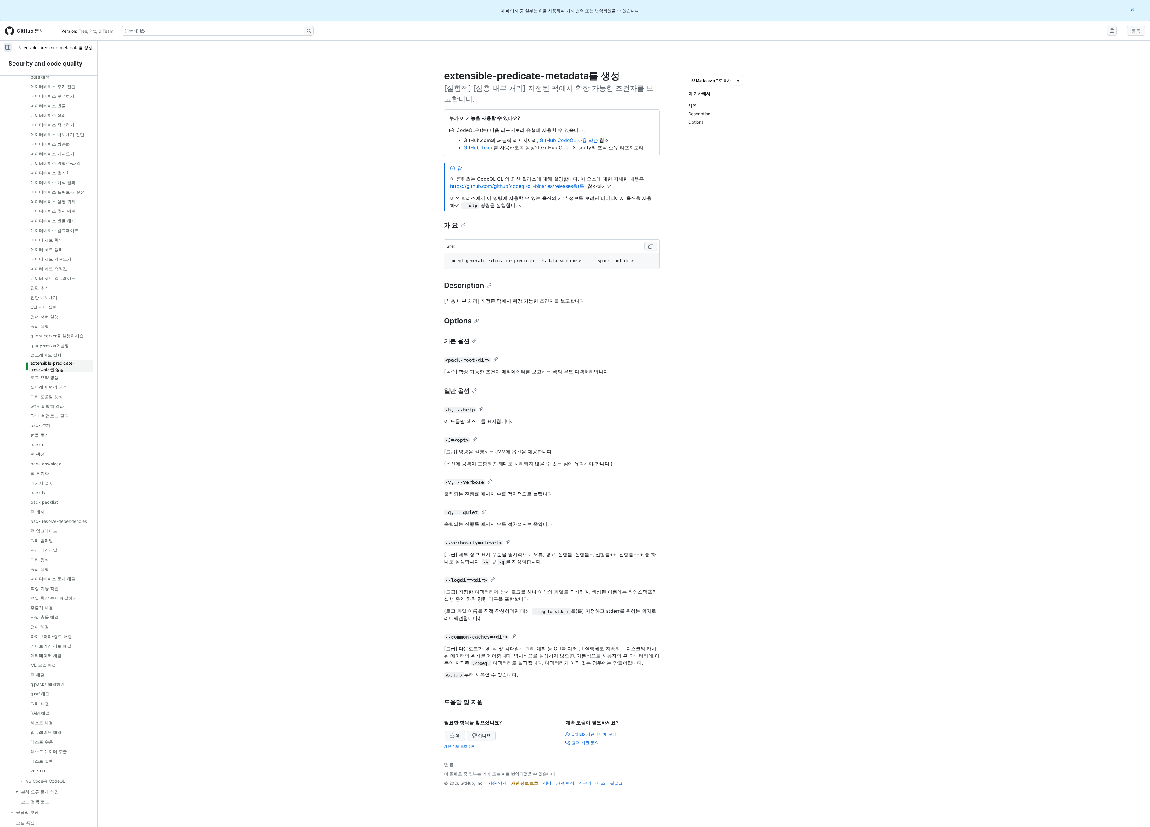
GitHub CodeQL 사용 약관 (569, 140)
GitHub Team (479, 147)
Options (458, 320)
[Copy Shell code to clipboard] (650, 246)
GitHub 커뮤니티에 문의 (594, 734)
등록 (1136, 30)
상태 (547, 783)
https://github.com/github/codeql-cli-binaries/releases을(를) (518, 186)
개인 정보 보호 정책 (460, 746)
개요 (451, 225)
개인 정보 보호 (524, 783)
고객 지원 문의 (585, 742)
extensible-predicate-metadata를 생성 (55, 47)
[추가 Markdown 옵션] (738, 80)
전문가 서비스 (592, 783)
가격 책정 (565, 783)
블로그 (616, 783)
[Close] (1133, 9)
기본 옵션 (457, 341)
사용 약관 (497, 783)
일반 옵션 (457, 390)
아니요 (484, 735)
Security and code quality (45, 63)
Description (464, 285)
